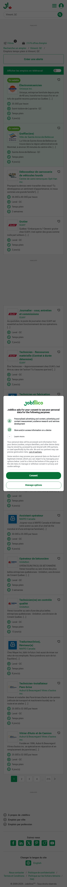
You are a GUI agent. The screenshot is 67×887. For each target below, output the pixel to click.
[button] (33, 436)
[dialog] (33, 443)
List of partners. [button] (35, 452)
